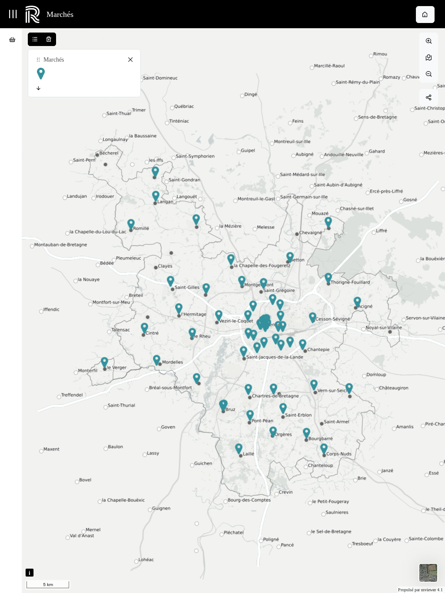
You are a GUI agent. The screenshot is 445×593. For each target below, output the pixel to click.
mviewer (429, 589)
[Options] (84, 88)
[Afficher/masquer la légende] (35, 39)
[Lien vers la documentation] (425, 14)
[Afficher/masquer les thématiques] (12, 14)
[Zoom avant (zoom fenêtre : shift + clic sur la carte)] (428, 41)
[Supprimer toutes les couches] (49, 39)
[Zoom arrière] (428, 74)
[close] (130, 59)
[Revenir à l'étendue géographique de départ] (428, 57)
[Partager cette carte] (428, 97)
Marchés (59, 14)
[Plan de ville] (428, 573)
